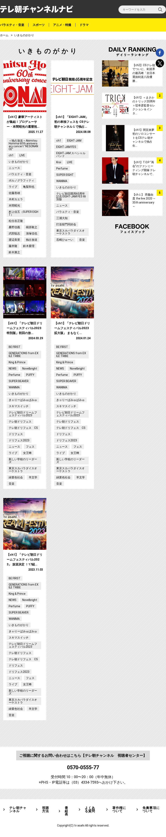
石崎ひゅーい (64, 239)
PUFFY (30, 374)
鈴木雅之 (14, 252)
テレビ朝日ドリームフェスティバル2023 (23, 414)
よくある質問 (90, 809)
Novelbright (29, 368)
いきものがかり (19, 161)
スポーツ (39, 25)
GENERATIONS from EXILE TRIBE (23, 355)
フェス (30, 446)
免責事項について (151, 809)
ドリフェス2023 (19, 440)
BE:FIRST (14, 347)
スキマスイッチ (19, 406)
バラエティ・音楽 (12, 25)
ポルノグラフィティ (21, 180)
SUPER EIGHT (65, 174)
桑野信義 (14, 227)
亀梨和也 (28, 186)
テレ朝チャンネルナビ (36, 9)
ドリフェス (16, 434)
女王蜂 (27, 453)
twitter (160, 63)
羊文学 (33, 477)
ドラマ (84, 25)
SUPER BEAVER (19, 381)
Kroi (58, 162)
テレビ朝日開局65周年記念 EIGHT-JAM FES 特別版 (71, 196)
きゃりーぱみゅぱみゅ (23, 400)
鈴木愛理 (28, 246)
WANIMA (61, 181)
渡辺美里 (14, 239)
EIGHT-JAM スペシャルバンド (70, 155)
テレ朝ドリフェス (20, 421)
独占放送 (31, 239)
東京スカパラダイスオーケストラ (70, 232)
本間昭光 (14, 205)
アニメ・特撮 (62, 25)
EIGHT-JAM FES (66, 146)
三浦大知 (62, 218)
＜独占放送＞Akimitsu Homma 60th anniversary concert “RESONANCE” (23, 145)
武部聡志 (14, 233)
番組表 (66, 811)
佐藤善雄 (14, 193)
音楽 (82, 239)
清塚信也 (31, 233)
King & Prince (17, 362)
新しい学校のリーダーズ (23, 461)
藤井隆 (13, 246)
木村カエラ (16, 199)
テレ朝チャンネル (18, 809)
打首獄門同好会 (66, 224)
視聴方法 (45, 809)
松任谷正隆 (16, 220)
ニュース (14, 168)
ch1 (11, 155)
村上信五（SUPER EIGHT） (23, 213)
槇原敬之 (31, 227)
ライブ (13, 186)
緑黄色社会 (16, 477)
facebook (160, 53)
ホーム (4, 35)
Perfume (62, 168)
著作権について (119, 809)
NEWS (12, 368)
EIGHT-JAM (74, 140)
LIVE (22, 155)
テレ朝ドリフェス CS (23, 427)
